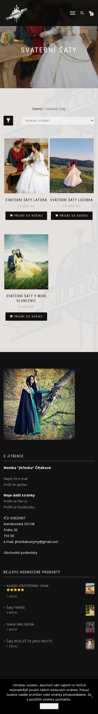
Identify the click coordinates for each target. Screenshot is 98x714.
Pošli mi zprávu (15, 484)
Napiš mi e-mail (16, 478)
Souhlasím (49, 706)
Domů (37, 109)
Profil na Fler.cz (15, 501)
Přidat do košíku (28, 215)
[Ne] (92, 696)
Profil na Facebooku (19, 507)
